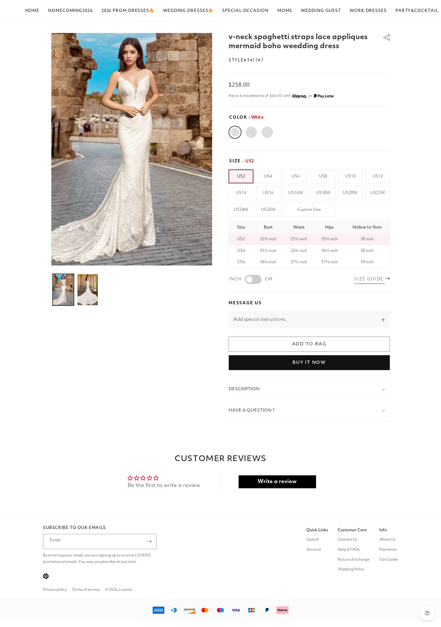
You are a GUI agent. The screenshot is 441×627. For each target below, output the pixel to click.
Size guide (369, 279)
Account (313, 550)
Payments (388, 550)
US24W (241, 210)
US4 (268, 176)
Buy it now (309, 362)
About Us (387, 540)
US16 (268, 193)
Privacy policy (55, 590)
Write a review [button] (277, 481)
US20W (350, 193)
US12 (378, 176)
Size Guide (388, 560)
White (235, 132)
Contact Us (347, 540)
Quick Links (317, 530)
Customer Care (352, 530)
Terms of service (86, 590)
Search (312, 540)
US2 (241, 176)
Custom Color (267, 132)
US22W (377, 193)
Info (383, 530)
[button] (127, 11)
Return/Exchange (354, 560)
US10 (350, 176)
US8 (323, 176)
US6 (296, 176)
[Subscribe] (149, 541)
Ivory (251, 132)
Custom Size (309, 210)
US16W (295, 193)
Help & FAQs (349, 550)
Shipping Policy (351, 570)
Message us (245, 303)
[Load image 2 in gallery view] (87, 290)
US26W (268, 210)
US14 (241, 193)
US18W (323, 193)
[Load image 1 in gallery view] (63, 290)
